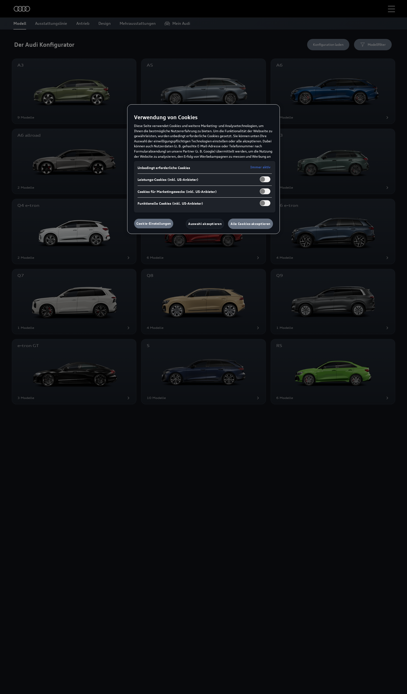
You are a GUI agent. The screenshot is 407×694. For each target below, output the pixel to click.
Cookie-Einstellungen (153, 223)
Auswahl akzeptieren (205, 224)
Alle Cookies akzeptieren (250, 224)
